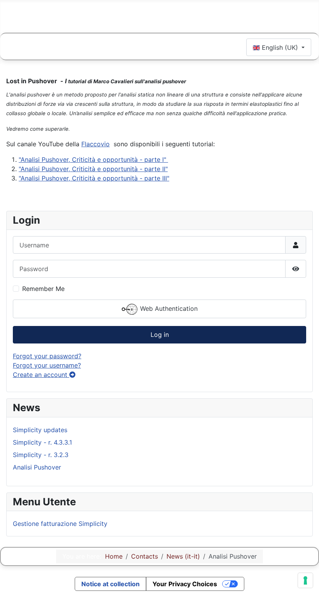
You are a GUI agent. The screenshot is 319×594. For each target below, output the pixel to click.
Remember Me (43, 289)
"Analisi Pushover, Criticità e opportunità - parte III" (94, 178)
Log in (160, 334)
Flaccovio (95, 144)
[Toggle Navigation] (16, 48)
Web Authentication (168, 308)
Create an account (41, 374)
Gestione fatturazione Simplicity (60, 523)
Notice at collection (110, 584)
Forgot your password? (47, 356)
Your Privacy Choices (184, 584)
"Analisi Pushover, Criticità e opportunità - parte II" (93, 169)
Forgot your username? (47, 365)
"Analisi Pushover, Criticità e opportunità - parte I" (93, 159)
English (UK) (280, 47)
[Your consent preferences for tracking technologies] (305, 580)
